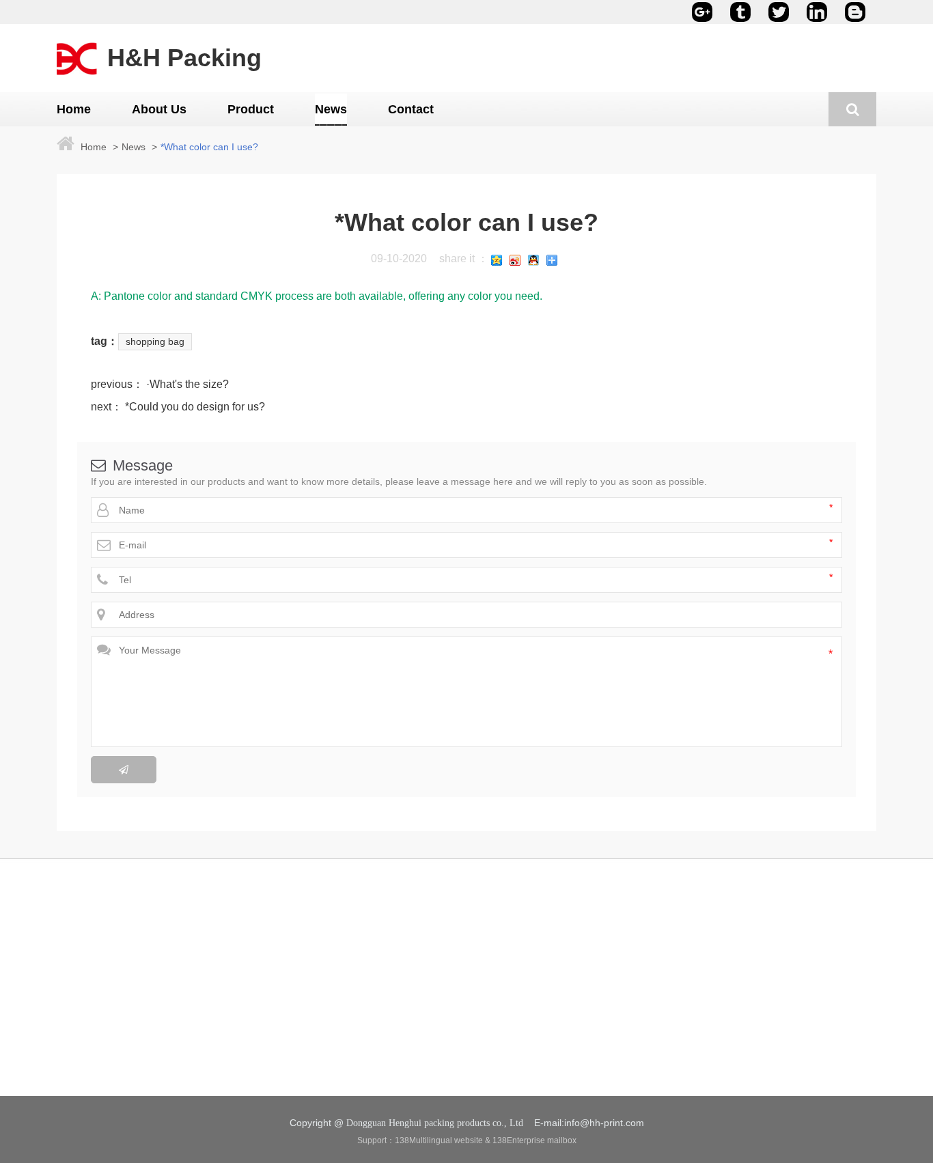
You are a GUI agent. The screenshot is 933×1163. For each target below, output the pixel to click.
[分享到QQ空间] (497, 260)
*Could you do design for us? (193, 406)
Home (94, 146)
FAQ (387, 1018)
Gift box (240, 1088)
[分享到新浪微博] (515, 260)
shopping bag (155, 341)
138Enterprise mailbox (534, 1140)
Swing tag (245, 1018)
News (133, 146)
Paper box (246, 1065)
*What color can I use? (209, 146)
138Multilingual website (439, 1140)
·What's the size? (186, 384)
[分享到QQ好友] (534, 260)
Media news (404, 995)
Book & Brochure (260, 995)
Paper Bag (247, 1042)
